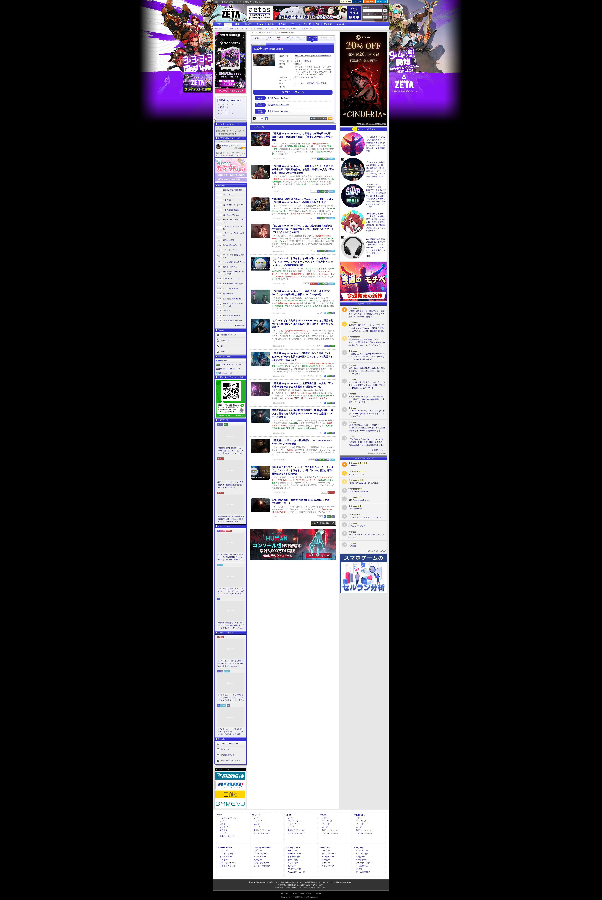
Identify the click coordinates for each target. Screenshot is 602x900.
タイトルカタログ (262, 833)
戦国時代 (311, 83)
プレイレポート (232, 28)
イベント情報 (362, 853)
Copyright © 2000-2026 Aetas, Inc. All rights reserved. (301, 897)
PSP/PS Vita (359, 815)
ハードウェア (305, 24)
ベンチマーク (328, 866)
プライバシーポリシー (229, 743)
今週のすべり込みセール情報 (233, 234)
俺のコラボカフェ (230, 267)
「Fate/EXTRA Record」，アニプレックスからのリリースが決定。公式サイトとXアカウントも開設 (367, 414)
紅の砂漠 (352, 546)
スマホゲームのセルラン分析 (233, 227)
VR (292, 24)
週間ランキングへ (380, 450)
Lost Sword (353, 466)
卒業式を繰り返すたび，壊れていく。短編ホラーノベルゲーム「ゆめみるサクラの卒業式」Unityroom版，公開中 (366, 314)
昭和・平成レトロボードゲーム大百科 (233, 273)
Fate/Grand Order (355, 509)
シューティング (363, 862)
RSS (216, 2)
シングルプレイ (312, 77)
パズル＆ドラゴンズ (357, 526)
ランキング (381, 2)
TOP (219, 24)
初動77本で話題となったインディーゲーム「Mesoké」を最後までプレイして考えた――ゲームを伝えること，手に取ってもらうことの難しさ (230, 625)
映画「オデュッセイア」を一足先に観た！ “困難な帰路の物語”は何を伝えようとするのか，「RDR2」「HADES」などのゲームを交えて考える (230, 485)
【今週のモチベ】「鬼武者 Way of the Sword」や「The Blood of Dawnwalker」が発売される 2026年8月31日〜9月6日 (366, 357)
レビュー (218, 28)
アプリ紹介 (293, 862)
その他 (359, 869)
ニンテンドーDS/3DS (261, 847)
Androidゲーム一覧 (296, 872)
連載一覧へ (240, 325)
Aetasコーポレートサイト (230, 760)
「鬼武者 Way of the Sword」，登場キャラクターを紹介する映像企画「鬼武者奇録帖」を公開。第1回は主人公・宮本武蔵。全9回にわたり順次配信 (303, 169)
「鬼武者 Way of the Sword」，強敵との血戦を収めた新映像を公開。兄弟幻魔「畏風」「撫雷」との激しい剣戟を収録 (302, 136)
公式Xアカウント (228, 2)
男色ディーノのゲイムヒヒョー (233, 221)
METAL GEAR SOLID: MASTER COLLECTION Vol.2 (367, 536)
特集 (222, 107)
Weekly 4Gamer (229, 195)
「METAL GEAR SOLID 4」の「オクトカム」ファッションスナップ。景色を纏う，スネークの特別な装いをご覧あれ (230, 451)
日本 (318, 83)
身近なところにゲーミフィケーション (233, 304)
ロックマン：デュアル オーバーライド (365, 517)
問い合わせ (259, 2)
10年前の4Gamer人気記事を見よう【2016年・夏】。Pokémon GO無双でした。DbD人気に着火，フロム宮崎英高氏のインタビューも (230, 519)
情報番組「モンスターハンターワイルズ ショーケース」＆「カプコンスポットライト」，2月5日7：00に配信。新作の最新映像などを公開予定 (303, 470)
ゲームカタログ (306, 28)
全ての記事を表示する (324, 523)
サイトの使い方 (245, 2)
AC (317, 24)
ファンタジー (300, 83)
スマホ (271, 24)
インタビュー (247, 28)
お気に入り (357, 2)
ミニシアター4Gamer (231, 289)
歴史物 (323, 83)
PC (228, 24)
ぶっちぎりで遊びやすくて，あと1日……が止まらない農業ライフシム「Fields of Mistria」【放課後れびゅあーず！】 (367, 385)
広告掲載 (317, 893)
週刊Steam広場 (228, 240)
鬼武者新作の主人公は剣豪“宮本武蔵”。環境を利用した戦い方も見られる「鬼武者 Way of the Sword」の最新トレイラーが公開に (302, 413)
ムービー (269, 28)
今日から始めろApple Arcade (234, 262)
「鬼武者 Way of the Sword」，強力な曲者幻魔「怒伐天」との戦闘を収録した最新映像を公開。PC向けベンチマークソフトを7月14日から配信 (303, 228)
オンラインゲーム (227, 818)
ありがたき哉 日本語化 (232, 299)
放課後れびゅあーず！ (231, 315)
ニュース (224, 104)
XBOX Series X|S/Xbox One (230, 365)
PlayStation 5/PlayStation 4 (230, 369)
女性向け (282, 24)
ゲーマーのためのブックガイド (233, 256)
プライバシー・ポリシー (301, 893)
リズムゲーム (362, 866)
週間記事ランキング (228, 334)
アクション (299, 77)
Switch (260, 24)
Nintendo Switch (226, 373)
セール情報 (293, 860)
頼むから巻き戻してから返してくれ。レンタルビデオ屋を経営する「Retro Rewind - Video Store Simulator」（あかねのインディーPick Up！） (367, 342)
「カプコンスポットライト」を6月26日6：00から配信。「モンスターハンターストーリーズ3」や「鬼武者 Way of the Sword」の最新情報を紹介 (302, 261)
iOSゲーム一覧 (294, 869)
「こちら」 (315, 885)
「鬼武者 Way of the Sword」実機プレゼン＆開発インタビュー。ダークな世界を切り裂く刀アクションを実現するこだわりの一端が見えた (302, 356)
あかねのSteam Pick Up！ (232, 320)
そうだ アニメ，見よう (232, 250)
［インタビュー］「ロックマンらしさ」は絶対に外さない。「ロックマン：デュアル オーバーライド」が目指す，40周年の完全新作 (230, 697)
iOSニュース (293, 850)
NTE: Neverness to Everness (359, 500)
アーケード (359, 847)
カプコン (298, 61)
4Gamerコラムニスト (231, 279)
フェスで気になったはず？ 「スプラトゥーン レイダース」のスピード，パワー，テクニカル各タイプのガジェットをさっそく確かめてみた (230, 591)
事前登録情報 (294, 856)
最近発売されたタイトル (286, 28)
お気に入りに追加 (319, 118)
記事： (238, 148)
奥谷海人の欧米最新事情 (232, 190)
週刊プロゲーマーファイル (233, 205)
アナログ (327, 24)
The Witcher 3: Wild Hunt (358, 491)
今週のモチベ (228, 200)
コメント (260, 118)
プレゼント (225, 340)
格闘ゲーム (361, 856)
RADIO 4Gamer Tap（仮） (233, 245)
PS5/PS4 (248, 24)
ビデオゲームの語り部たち (233, 284)
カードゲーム (362, 860)
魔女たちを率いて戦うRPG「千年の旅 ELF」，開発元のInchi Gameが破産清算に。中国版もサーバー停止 (367, 399)
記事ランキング (226, 836)
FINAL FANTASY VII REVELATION (364, 483)
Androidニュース (295, 853)
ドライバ (224, 351)
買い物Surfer (228, 294)
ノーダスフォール (356, 474)
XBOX (237, 24)
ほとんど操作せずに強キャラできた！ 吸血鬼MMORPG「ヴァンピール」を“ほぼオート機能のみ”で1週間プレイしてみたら (230, 557)
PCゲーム (223, 360)
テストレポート (329, 853)
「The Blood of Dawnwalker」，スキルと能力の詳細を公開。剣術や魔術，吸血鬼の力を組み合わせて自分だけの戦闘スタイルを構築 (366, 442)
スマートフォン (293, 847)
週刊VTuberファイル (231, 215)
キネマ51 (226, 310)
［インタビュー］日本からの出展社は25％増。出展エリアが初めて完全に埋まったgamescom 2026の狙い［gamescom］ (230, 663)
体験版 (259, 28)
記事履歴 (369, 2)
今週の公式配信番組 (231, 210)
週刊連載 (223, 830)
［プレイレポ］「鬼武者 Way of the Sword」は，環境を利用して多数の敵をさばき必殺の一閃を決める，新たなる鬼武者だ (302, 323)
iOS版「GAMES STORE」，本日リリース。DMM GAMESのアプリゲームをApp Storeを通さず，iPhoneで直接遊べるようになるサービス (367, 428)
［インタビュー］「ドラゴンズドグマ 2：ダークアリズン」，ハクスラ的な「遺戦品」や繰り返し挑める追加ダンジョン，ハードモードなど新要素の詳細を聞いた (230, 732)
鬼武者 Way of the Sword (231, 146)
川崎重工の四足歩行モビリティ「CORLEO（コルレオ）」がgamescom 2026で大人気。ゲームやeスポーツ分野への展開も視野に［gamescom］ (367, 328)
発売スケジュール (262, 830)
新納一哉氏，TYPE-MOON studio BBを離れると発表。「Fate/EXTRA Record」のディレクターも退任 (367, 371)
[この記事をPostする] (254, 118)
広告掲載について (227, 755)
